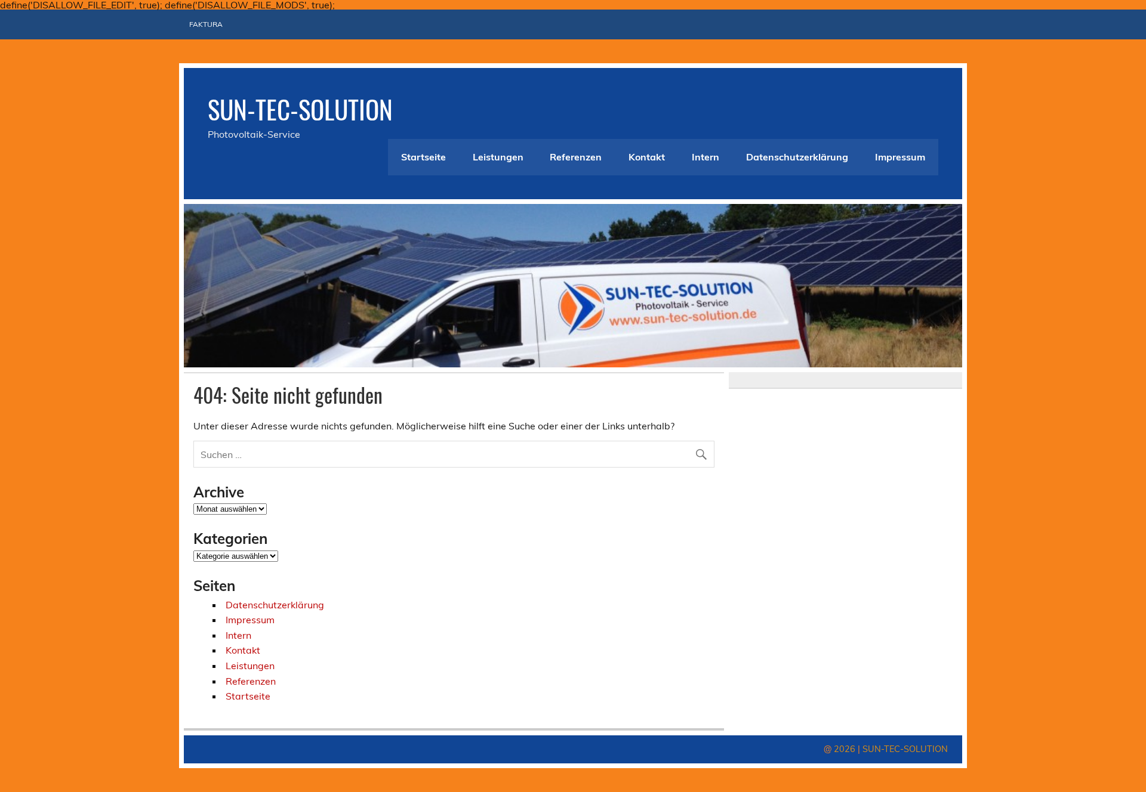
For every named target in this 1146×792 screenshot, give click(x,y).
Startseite (423, 157)
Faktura (206, 24)
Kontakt (647, 157)
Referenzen (576, 157)
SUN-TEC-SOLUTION (300, 108)
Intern (705, 157)
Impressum (900, 157)
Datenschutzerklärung (797, 157)
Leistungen (498, 157)
